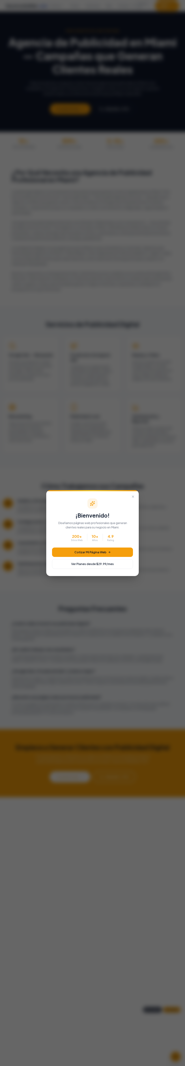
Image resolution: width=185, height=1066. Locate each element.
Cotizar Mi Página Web (90, 552)
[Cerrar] (133, 497)
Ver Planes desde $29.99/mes (92, 564)
